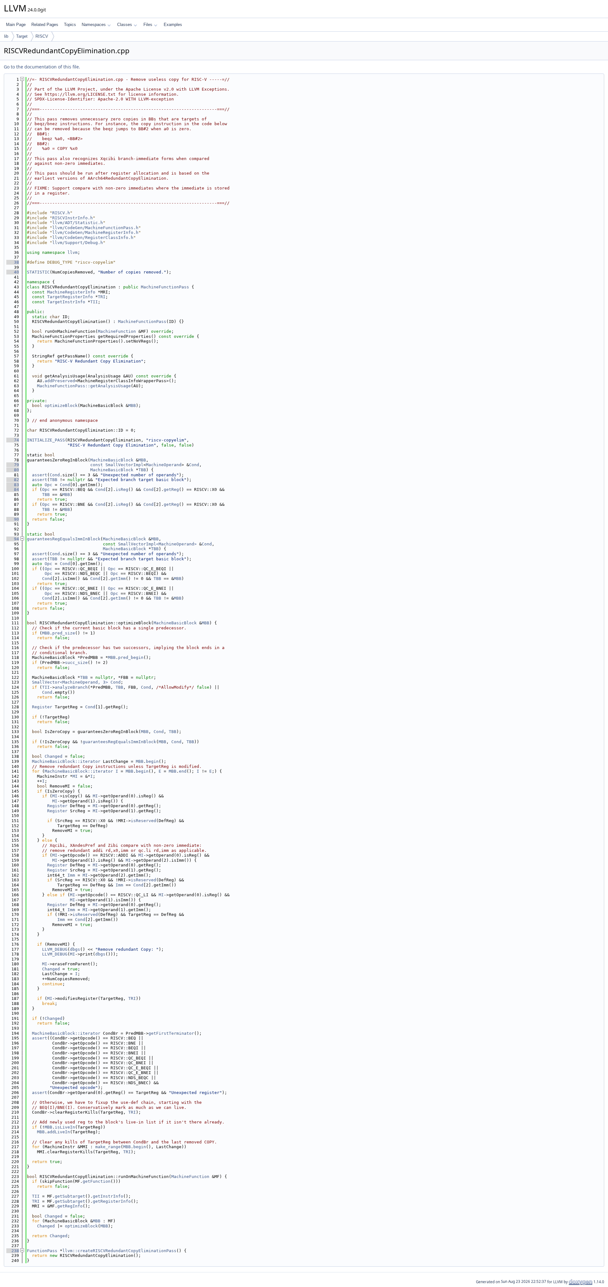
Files (147, 24)
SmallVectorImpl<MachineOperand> (157, 544)
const (96, 464)
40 (12, 272)
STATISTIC (38, 272)
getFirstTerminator (171, 1033)
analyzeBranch (71, 687)
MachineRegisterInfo (71, 292)
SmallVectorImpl (124, 464)
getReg (171, 489)
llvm (72, 252)
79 (12, 464)
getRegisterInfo (112, 1201)
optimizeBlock (61, 405)
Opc (48, 484)
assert (39, 475)
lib (6, 36)
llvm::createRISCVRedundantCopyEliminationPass (119, 1250)
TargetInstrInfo (66, 301)
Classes (124, 24)
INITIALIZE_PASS (46, 440)
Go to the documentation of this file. (42, 67)
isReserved (143, 820)
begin (152, 761)
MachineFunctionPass (165, 287)
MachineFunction (117, 331)
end (183, 771)
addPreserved (60, 380)
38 (12, 262)
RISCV (41, 36)
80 (12, 469)
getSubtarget (70, 1196)
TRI (101, 296)
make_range (108, 1146)
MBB (132, 405)
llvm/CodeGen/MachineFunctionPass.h (95, 227)
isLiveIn (65, 1127)
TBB (142, 469)
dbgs (75, 949)
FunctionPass (42, 1250)
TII (94, 301)
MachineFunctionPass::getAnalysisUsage (84, 385)
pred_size (63, 633)
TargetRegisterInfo (70, 296)
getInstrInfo (108, 1196)
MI (75, 776)
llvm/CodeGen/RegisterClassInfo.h (92, 237)
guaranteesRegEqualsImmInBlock (63, 539)
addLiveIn (58, 1131)
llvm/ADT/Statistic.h (77, 222)
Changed (53, 756)
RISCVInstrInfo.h (72, 218)
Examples (173, 24)
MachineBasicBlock (111, 460)
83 (12, 484)
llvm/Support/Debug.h (77, 242)
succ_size (76, 662)
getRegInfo (70, 1206)
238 (12, 1250)
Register (42, 707)
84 (12, 489)
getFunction (97, 1181)
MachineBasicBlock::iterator (66, 761)
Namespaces (94, 24)
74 (12, 440)
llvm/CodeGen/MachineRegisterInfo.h (95, 232)
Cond (194, 464)
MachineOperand (163, 464)
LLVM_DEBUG (54, 949)
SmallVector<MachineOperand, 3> (70, 682)
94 (12, 539)
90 (12, 519)
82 (12, 479)
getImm (118, 578)
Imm (71, 875)
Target (22, 36)
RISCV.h (61, 212)
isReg (122, 489)
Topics (70, 24)
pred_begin (130, 657)
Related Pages (44, 24)
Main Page (16, 24)
